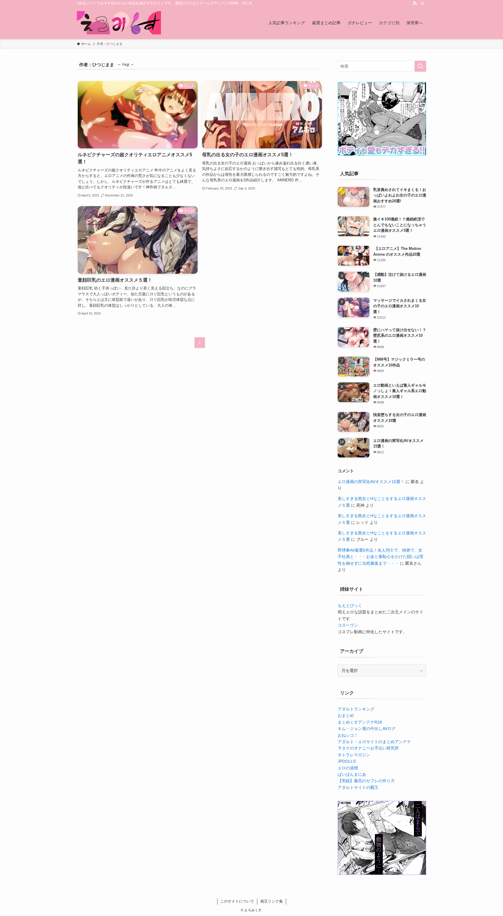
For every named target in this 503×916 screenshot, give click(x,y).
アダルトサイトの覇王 (358, 787)
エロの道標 (348, 768)
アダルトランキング (356, 709)
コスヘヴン (348, 625)
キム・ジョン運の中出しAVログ (367, 728)
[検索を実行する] (420, 66)
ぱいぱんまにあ (352, 774)
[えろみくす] (119, 22)
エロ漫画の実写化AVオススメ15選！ (371, 481)
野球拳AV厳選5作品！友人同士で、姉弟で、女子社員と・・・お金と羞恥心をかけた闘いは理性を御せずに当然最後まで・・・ (380, 557)
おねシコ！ (348, 735)
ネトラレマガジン (354, 754)
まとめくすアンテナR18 (360, 722)
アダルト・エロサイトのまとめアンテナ (374, 741)
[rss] (415, 3)
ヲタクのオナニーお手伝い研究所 (368, 748)
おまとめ (346, 715)
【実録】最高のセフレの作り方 (366, 780)
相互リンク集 (271, 901)
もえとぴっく (350, 605)
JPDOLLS (347, 761)
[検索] (422, 3)
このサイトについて (237, 901)
